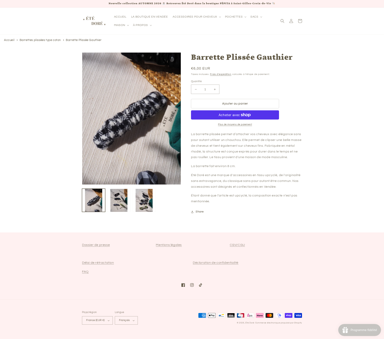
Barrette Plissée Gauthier (83, 40)
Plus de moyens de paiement (235, 124)
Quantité (196, 81)
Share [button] (200, 211)
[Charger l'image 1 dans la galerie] (93, 200)
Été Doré (249, 323)
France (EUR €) (95, 320)
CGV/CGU (237, 244)
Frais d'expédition (220, 74)
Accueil (9, 40)
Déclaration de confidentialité (215, 262)
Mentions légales (169, 244)
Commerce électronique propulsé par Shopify (278, 323)
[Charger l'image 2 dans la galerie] (118, 200)
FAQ (85, 271)
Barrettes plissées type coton (40, 40)
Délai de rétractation (98, 262)
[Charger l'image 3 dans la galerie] (144, 200)
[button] (196, 17)
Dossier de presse (96, 244)
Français (124, 320)
